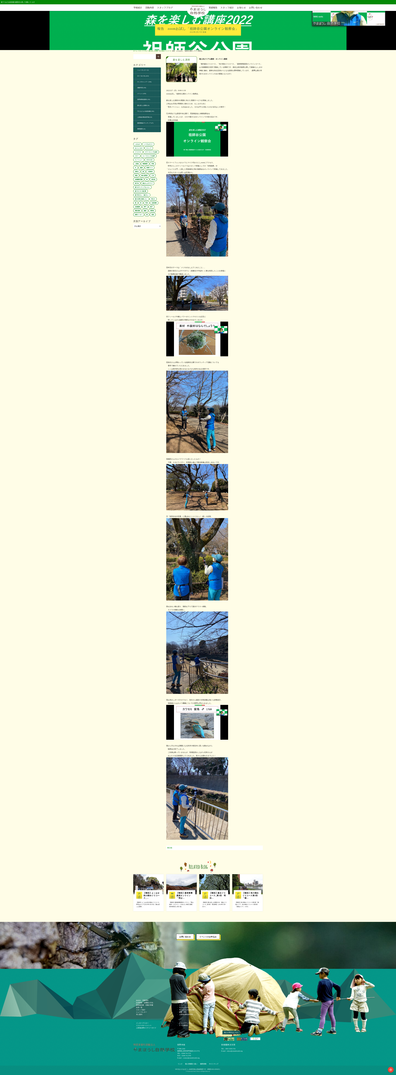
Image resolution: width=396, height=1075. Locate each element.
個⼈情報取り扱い (191, 1064)
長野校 (152, 210)
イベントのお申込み (208, 937)
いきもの (137, 144)
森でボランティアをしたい (142, 187)
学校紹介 (138, 7)
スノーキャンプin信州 (149, 156)
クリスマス (138, 152)
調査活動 (137, 210)
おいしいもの (138, 148)
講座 (145, 210)
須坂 (152, 214)
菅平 (145, 207)
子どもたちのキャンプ (186, 1007)
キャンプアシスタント (186, 1023)
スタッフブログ (165, 7)
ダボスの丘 (149, 160)
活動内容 (149, 7)
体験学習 (140, 87)
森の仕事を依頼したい (141, 199)
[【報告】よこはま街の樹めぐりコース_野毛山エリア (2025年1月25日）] (148, 892)
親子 (151, 207)
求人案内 (139, 1014)
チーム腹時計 (183, 1025)
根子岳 (137, 183)
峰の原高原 (144, 175)
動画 (141, 167)
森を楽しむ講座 (153, 51)
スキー (137, 156)
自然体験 (154, 203)
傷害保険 (203, 1064)
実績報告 (213, 7)
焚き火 (153, 199)
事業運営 (140, 129)
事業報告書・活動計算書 (144, 1005)
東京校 (169, 848)
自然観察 (137, 207)
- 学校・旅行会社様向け (187, 1003)
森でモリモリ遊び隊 (140, 191)
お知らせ (241, 7)
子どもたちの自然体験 (144, 111)
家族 (136, 175)
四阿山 (137, 171)
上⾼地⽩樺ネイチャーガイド (146, 1028)
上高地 (137, 163)
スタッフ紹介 (227, 7)
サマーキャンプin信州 (151, 152)
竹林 (146, 203)
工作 (152, 175)
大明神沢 (150, 171)
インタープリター (142, 1023)
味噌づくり (150, 167)
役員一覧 (139, 1007)
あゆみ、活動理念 (142, 1000)
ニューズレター (142, 70)
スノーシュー (138, 160)
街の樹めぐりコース (165, 51)
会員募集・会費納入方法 (144, 1003)
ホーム (135, 51)
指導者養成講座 (142, 99)
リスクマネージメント (144, 1025)
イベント (140, 93)
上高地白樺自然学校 (143, 117)
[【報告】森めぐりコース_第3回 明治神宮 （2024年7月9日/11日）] (214, 892)
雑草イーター (138, 214)
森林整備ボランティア (144, 123)
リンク (180, 1064)
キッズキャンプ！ (142, 82)
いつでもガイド (148, 144)
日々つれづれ (141, 76)
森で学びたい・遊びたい (142, 195)
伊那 (152, 163)
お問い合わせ (255, 7)
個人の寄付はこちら (231, 1032)
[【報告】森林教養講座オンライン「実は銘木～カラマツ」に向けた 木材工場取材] (181, 892)
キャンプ (148, 148)
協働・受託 (183, 1012)
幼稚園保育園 (138, 179)
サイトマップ (213, 1064)
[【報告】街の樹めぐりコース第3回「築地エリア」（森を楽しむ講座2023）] (247, 892)
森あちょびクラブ (148, 183)
